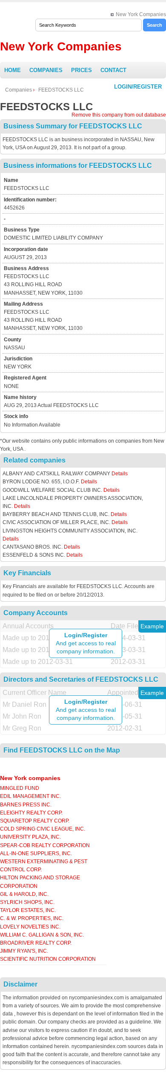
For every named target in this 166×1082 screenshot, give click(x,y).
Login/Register (138, 87)
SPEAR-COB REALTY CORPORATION (45, 845)
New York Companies (141, 14)
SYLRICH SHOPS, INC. (27, 902)
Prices (81, 70)
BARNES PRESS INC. (26, 805)
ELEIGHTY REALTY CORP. (31, 813)
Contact (113, 70)
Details (120, 474)
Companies (46, 70)
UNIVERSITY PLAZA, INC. (30, 837)
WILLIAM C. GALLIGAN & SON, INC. (42, 935)
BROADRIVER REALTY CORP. (36, 943)
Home (12, 70)
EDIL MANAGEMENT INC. (30, 796)
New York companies (30, 778)
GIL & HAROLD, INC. (24, 894)
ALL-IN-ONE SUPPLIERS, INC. (36, 853)
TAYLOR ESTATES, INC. (28, 910)
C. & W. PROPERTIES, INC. (31, 918)
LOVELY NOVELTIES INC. (30, 927)
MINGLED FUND (19, 788)
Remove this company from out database (119, 115)
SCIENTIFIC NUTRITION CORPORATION (48, 959)
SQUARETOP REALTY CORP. (34, 821)
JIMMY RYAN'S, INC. (24, 951)
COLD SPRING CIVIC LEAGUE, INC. (42, 829)
